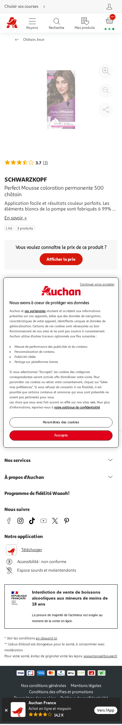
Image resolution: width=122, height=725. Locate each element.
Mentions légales (86, 685)
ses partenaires (35, 311)
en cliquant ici (46, 638)
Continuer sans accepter (97, 284)
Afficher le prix (61, 259)
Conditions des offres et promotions (61, 691)
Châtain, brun (33, 39)
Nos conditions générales (43, 685)
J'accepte (61, 435)
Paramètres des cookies (61, 422)
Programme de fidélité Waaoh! (37, 493)
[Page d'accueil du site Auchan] (12, 23)
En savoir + (15, 218)
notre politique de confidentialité (77, 407)
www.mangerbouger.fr (100, 656)
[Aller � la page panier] (109, 23)
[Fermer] (6, 710)
